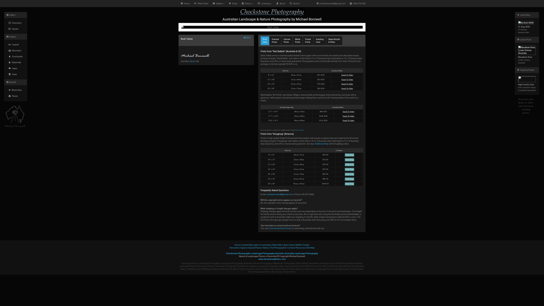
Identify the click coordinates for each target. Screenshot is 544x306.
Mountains (16, 50)
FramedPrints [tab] (275, 40)
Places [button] (248, 3)
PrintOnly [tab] (265, 40)
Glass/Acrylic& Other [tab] (334, 40)
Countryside (17, 56)
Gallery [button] (219, 3)
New (202, 3)
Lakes (14, 68)
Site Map (311, 248)
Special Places (254, 248)
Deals (234, 3)
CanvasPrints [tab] (287, 40)
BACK (248, 38)
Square (14, 29)
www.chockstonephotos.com (272, 259)
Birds (192, 61)
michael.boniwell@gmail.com (332, 3)
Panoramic (16, 23)
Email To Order (347, 75)
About (281, 3)
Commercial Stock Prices (279, 228)
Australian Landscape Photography (301, 253)
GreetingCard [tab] (320, 40)
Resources (300, 248)
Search (295, 3)
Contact (291, 248)
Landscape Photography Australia (268, 253)
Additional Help (322, 144)
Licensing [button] (265, 3)
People (306, 245)
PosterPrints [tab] (308, 40)
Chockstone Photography (238, 253)
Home (186, 3)
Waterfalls (16, 62)
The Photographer (278, 248)
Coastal (15, 44)
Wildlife (298, 245)
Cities (14, 74)
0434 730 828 (359, 3)
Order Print (349, 155)
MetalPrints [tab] (297, 40)
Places (14, 96)
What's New (16, 90)
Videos (266, 248)
